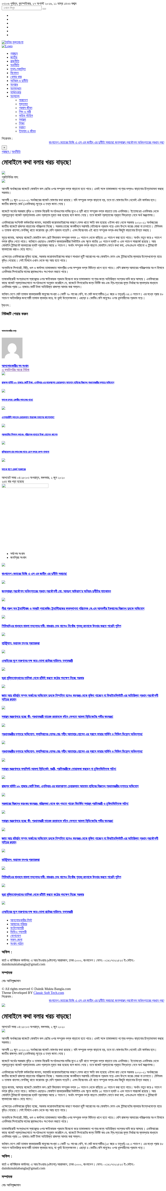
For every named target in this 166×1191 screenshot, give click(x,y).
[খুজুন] (44, 8)
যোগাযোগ (15, 936)
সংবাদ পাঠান (16, 943)
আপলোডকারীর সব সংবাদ (15, 366)
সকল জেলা (16, 939)
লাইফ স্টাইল (26, 115)
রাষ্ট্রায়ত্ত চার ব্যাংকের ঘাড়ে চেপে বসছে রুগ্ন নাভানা (25, 451)
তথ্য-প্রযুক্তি (18, 69)
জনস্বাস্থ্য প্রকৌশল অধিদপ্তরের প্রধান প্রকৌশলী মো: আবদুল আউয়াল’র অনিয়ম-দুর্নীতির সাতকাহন (56, 591)
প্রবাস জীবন (25, 108)
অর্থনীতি (14, 65)
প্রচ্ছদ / (6, 151)
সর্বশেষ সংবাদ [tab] (17, 553)
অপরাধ (14, 84)
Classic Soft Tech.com (49, 993)
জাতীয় (13, 57)
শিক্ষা (21, 123)
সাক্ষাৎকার (15, 92)
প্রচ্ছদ (14, 53)
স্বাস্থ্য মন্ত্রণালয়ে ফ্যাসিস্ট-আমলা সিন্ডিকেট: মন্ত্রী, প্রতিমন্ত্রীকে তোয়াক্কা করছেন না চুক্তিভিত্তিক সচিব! (59, 769)
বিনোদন (14, 73)
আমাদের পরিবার (18, 924)
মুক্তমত (23, 104)
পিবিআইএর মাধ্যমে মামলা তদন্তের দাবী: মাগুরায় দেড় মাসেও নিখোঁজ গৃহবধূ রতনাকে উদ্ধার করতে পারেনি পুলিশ (61, 626)
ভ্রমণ (22, 127)
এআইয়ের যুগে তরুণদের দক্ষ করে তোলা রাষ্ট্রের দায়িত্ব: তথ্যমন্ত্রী (37, 661)
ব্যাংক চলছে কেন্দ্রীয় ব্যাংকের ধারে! (17, 399)
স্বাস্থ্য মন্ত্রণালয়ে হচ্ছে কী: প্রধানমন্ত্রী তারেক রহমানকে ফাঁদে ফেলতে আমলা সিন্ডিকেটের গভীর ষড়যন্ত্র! (57, 716)
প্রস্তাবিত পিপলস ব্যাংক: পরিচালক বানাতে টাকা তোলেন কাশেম (29, 434)
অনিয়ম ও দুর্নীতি (19, 80)
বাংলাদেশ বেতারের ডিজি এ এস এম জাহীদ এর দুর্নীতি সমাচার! (68, 142)
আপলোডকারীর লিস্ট (21, 920)
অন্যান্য (14, 96)
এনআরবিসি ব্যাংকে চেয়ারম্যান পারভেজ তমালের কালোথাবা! (28, 417)
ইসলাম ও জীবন (27, 131)
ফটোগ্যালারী (17, 928)
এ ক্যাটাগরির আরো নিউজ (15, 370)
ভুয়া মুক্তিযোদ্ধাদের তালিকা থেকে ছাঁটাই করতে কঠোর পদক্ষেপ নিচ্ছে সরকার (43, 678)
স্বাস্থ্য (22, 119)
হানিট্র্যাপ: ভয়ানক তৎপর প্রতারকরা (21, 643)
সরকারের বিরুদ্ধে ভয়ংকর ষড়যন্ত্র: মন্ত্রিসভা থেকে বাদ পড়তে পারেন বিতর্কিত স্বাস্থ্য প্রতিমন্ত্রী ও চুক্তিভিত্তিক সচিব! (65, 803)
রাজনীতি (14, 61)
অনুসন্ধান (15, 88)
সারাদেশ (23, 100)
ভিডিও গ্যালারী (18, 932)
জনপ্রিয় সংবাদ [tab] (18, 557)
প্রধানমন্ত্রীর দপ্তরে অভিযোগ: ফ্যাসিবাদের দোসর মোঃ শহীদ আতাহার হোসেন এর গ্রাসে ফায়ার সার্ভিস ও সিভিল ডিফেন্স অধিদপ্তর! (72, 734)
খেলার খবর (16, 77)
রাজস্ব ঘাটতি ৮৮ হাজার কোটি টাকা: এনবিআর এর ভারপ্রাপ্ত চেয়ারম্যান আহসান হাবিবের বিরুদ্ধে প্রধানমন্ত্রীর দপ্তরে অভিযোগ (58, 382)
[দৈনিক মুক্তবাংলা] (12, 42)
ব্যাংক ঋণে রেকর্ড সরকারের (14, 469)
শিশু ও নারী (25, 112)
